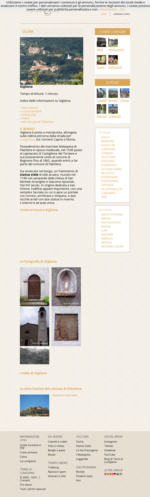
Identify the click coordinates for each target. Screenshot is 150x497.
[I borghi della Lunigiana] (113, 89)
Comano (107, 153)
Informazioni (108, 9)
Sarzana (107, 234)
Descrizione (30, 108)
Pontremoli (110, 181)
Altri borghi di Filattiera (38, 122)
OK (122, 9)
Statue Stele (83, 445)
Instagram (110, 441)
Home (103, 14)
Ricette (80, 471)
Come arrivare (31, 111)
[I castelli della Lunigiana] (101, 89)
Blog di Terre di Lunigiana (113, 460)
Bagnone (107, 141)
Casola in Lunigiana (108, 147)
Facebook (110, 450)
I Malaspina (83, 454)
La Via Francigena (87, 450)
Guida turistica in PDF (30, 446)
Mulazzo (107, 173)
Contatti (25, 480)
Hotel (100, 67)
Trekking (114, 116)
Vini (78, 480)
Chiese (124, 100)
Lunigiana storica (121, 14)
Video (25, 118)
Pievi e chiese (56, 445)
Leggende (82, 458)
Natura (102, 116)
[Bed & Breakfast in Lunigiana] (101, 39)
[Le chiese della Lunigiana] (124, 89)
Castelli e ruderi (57, 441)
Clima (23, 456)
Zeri (104, 197)
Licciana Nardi (111, 169)
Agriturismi (116, 49)
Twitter (108, 445)
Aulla (105, 137)
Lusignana (27, 139)
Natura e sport (57, 471)
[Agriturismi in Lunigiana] (113, 39)
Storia (79, 441)
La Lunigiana (28, 461)
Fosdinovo (109, 165)
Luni (104, 230)
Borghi (113, 100)
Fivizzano (108, 161)
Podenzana (109, 177)
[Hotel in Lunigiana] (101, 56)
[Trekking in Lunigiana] (113, 105)
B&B (100, 49)
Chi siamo (26, 484)
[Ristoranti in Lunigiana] (113, 56)
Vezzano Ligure (112, 246)
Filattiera (108, 157)
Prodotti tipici (84, 476)
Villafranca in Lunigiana (111, 191)
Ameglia (107, 238)
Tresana (107, 185)
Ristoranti (115, 67)
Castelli (102, 100)
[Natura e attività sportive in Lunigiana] (101, 105)
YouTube (109, 454)
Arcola (106, 242)
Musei (51, 454)
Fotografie (29, 115)
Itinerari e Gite (57, 476)
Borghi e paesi (56, 450)
